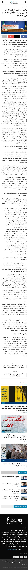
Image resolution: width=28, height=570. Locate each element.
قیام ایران (7, 562)
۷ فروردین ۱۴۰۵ (16, 493)
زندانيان (13, 561)
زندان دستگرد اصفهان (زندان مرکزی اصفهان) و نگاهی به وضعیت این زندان (11, 497)
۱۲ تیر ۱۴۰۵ (17, 479)
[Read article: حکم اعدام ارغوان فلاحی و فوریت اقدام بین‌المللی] (24, 478)
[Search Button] (3, 2)
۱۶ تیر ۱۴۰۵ (24, 441)
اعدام (17, 561)
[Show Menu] (25, 2)
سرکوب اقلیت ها (6, 561)
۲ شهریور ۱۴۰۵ (23, 412)
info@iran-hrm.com (11, 549)
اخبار (3, 460)
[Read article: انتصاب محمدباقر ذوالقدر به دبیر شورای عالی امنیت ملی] (24, 491)
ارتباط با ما (24, 564)
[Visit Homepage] (14, 2)
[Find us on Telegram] (14, 557)
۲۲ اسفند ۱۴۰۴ (16, 486)
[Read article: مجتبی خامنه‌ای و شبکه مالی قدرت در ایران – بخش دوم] (24, 484)
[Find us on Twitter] (21, 557)
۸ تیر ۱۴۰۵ (24, 468)
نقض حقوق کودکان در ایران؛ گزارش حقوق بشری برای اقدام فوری (15, 465)
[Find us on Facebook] (25, 557)
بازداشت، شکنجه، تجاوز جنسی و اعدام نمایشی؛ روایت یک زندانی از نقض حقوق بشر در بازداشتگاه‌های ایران (14, 408)
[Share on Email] (11, 36)
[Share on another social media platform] (4, 36)
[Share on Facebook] (24, 36)
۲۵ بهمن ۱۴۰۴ (24, 19)
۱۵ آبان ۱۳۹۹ (16, 500)
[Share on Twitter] (17, 36)
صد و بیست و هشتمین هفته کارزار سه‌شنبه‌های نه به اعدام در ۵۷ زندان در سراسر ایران (15, 437)
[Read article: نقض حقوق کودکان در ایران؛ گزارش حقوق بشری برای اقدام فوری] (14, 453)
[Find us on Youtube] (17, 557)
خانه (26, 7)
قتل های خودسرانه (22, 562)
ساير (23, 7)
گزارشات (21, 561)
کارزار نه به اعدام (13, 562)
